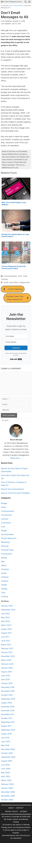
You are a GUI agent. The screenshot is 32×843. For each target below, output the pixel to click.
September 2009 (8, 757)
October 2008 (7, 800)
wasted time (25, 282)
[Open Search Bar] (25, 2)
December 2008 (8, 792)
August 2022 (6, 629)
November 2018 (7, 691)
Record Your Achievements (12, 489)
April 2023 (5, 621)
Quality (4, 558)
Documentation (7, 534)
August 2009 (6, 761)
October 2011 (6, 718)
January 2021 (6, 652)
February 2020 (7, 664)
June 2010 (5, 741)
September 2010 (8, 730)
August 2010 (6, 734)
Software (5, 577)
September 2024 (8, 610)
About (11, 808)
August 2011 (6, 726)
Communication (18, 5)
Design (4, 530)
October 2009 (7, 753)
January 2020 (7, 668)
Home (10, 5)
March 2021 (6, 645)
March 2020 (6, 660)
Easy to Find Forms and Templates (15, 493)
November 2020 (8, 656)
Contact (20, 808)
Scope (3, 573)
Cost (20, 276)
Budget (4, 503)
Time (25, 276)
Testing (4, 589)
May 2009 (5, 773)
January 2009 (7, 788)
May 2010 (5, 745)
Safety (3, 565)
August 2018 (6, 703)
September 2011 (8, 722)
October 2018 (6, 695)
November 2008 (8, 796)
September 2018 (8, 699)
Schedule (5, 569)
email (6, 282)
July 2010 (5, 738)
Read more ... (16, 458)
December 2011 (7, 714)
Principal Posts (7, 550)
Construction (6, 515)
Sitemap (23, 811)
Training (4, 279)
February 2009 (7, 784)
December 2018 (7, 687)
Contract (4, 519)
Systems (4, 581)
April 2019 (5, 679)
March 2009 (6, 780)
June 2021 (5, 641)
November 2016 (7, 710)
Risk (3, 562)
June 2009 (5, 769)
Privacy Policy (11, 811)
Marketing (5, 542)
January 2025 (7, 606)
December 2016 (7, 707)
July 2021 (5, 637)
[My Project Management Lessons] (11, 2)
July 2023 (5, 614)
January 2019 (6, 683)
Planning (4, 546)
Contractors (6, 523)
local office (13, 282)
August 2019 (6, 672)
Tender (4, 585)
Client (3, 507)
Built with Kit (16, 359)
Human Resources (8, 538)
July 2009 (5, 765)
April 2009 (5, 776)
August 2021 (6, 633)
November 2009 (8, 749)
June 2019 (5, 676)
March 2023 (6, 625)
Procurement (6, 554)
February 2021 (7, 648)
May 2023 (5, 617)
